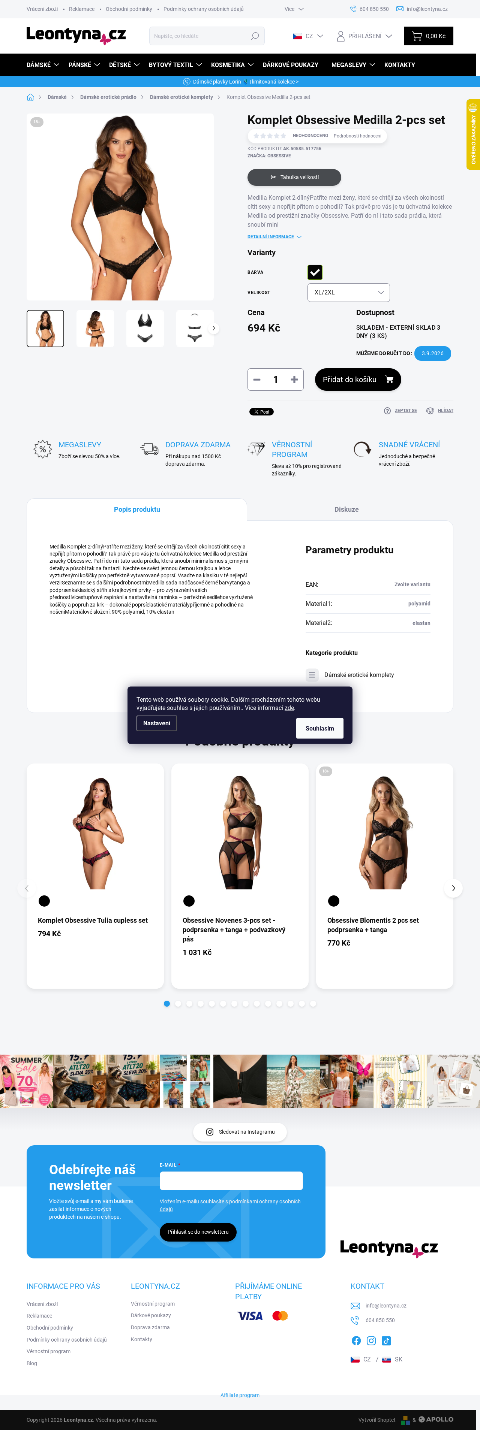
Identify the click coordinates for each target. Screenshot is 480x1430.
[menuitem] (44, 65)
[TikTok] (386, 1339)
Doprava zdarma (150, 1327)
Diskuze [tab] (346, 509)
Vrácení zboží (42, 9)
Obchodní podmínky (129, 9)
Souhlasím (320, 728)
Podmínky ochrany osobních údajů (204, 9)
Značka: (269, 155)
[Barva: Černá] (44, 901)
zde (289, 707)
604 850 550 (380, 1320)
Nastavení (156, 722)
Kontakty (141, 1339)
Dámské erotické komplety (359, 674)
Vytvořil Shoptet (377, 1420)
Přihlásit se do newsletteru (198, 1232)
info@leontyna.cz (386, 1306)
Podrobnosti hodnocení (357, 136)
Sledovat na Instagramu (247, 1132)
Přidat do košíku (349, 379)
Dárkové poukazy (151, 1315)
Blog (32, 1363)
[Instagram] (371, 1339)
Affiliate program (240, 1395)
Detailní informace (271, 236)
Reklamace (81, 9)
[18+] (384, 832)
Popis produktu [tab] (137, 509)
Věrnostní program (48, 1351)
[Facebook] (356, 1339)
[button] (166, 1003)
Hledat (254, 36)
